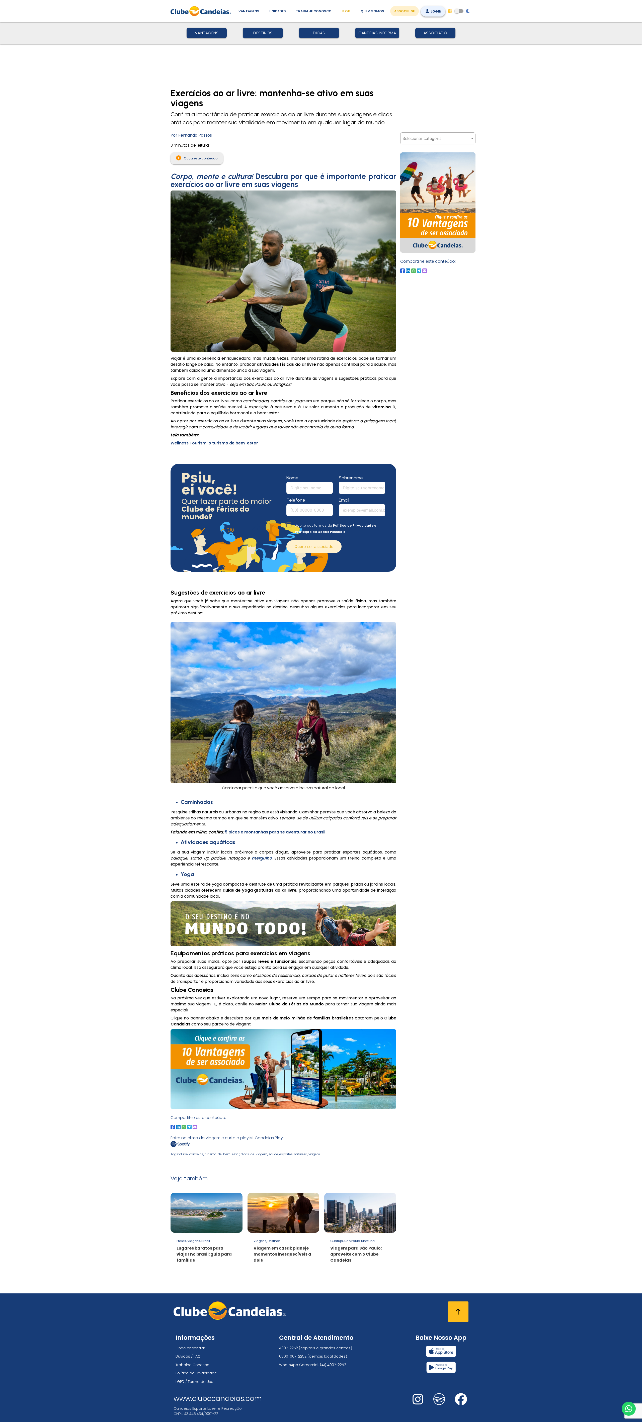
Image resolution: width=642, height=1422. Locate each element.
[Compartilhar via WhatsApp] (184, 1127)
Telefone (295, 500)
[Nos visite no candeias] (439, 1399)
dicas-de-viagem (254, 1154)
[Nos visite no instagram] (417, 1402)
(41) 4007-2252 (333, 1364)
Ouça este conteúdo (200, 158)
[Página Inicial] (202, 11)
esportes (286, 1154)
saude (273, 1154)
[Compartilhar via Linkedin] (178, 1127)
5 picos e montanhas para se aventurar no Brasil (275, 832)
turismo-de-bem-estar (222, 1154)
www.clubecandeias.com (218, 1398)
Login (435, 11)
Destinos (262, 33)
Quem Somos (372, 11)
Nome (292, 477)
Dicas (319, 33)
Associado (435, 33)
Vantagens (248, 11)
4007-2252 (288, 1348)
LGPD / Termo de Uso (194, 1381)
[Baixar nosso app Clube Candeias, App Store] (441, 1351)
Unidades (277, 11)
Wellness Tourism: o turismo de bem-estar (214, 443)
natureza (300, 1154)
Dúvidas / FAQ (188, 1356)
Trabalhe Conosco (314, 11)
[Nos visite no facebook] (460, 1402)
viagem (314, 1154)
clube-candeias (191, 1154)
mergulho (262, 858)
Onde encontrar (190, 1348)
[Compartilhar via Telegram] (189, 1127)
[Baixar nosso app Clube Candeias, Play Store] (441, 1367)
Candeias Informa (377, 33)
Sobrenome (351, 477)
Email (344, 500)
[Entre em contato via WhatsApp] (629, 1409)
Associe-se (404, 11)
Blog (346, 11)
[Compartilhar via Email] (195, 1127)
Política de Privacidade (196, 1373)
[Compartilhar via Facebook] (173, 1127)
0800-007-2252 (292, 1356)
